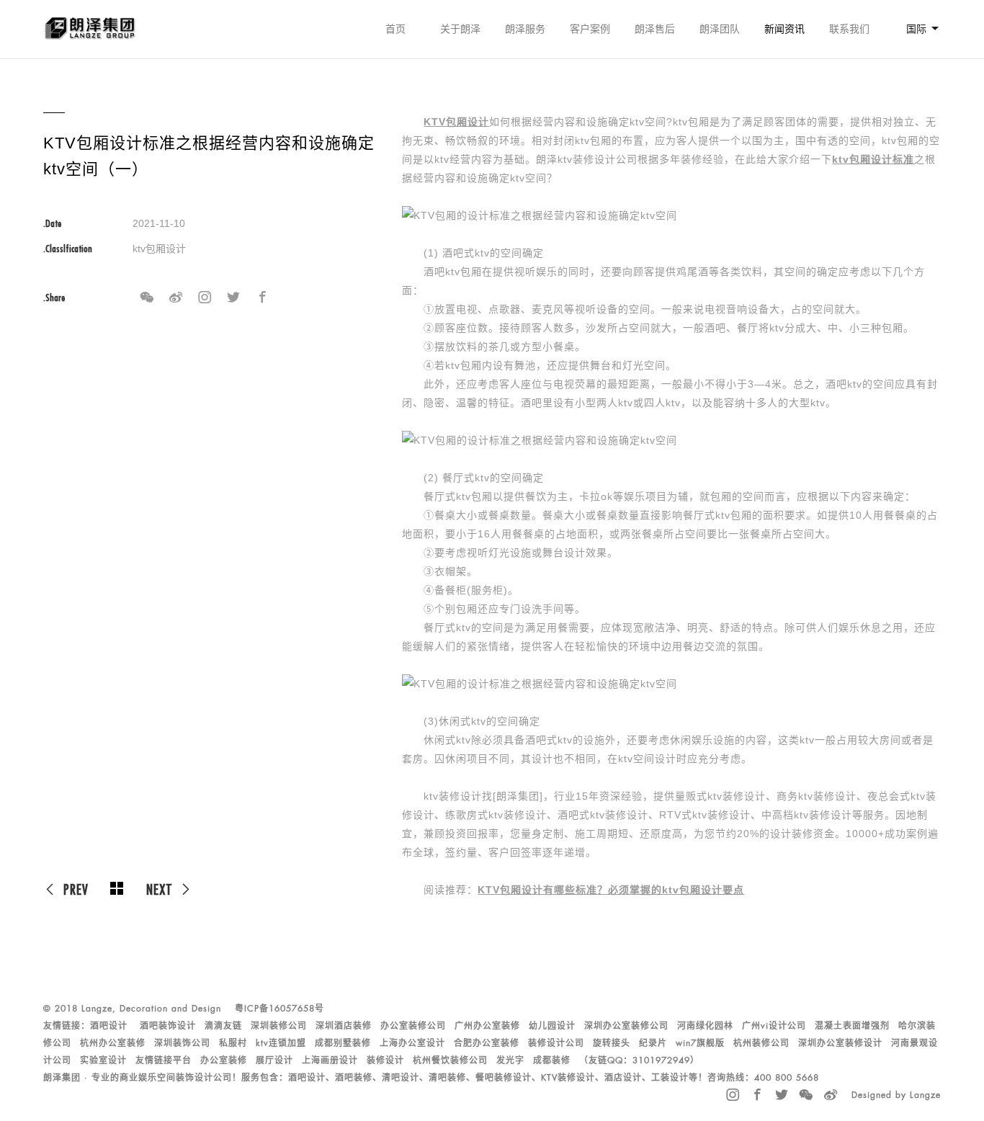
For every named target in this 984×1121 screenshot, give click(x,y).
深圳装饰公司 (182, 1043)
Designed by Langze (896, 1095)
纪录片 (653, 1043)
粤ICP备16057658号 (279, 1008)
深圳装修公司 (279, 1026)
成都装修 (552, 1060)
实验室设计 (103, 1060)
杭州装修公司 (761, 1043)
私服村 (233, 1043)
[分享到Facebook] (262, 297)
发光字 (510, 1060)
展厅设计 (274, 1060)
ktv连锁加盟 (281, 1043)
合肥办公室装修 (486, 1043)
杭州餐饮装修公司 (450, 1060)
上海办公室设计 (412, 1043)
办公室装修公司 (413, 1026)
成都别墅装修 (343, 1043)
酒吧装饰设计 (168, 1026)
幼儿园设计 (552, 1026)
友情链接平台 (163, 1060)
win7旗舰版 (700, 1043)
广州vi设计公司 (774, 1026)
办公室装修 (223, 1060)
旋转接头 (611, 1043)
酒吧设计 (109, 1026)
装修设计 (385, 1060)
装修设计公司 (556, 1043)
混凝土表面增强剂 (852, 1026)
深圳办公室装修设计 (840, 1043)
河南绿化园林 (705, 1026)
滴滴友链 (223, 1026)
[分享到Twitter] (233, 297)
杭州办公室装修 (113, 1043)
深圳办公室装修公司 (626, 1026)
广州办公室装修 (487, 1026)
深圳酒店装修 (344, 1026)
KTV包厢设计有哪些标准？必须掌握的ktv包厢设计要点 (611, 890)
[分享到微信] (147, 297)
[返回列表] (117, 889)
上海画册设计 (330, 1060)
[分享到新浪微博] (176, 297)
